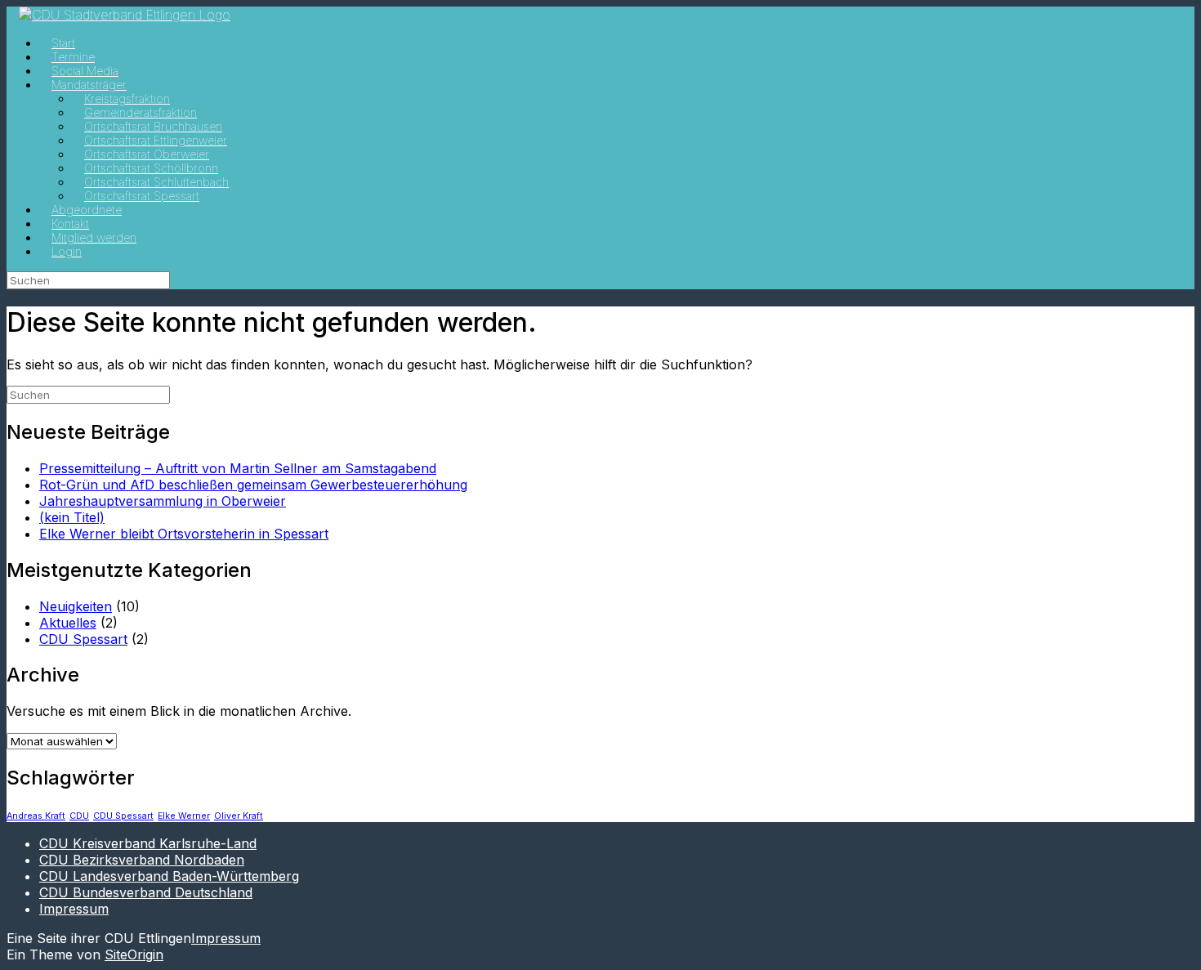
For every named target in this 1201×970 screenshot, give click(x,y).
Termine (73, 57)
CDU (79, 816)
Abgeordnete (86, 210)
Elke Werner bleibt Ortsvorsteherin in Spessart (183, 533)
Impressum (74, 909)
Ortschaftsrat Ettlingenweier (155, 140)
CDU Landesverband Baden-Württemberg (169, 876)
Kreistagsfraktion (127, 98)
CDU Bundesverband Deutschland (145, 892)
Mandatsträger (89, 85)
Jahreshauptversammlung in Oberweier (162, 501)
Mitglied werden (93, 237)
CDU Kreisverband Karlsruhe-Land (148, 843)
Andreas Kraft (36, 816)
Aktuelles (67, 623)
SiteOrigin (134, 954)
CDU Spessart (83, 639)
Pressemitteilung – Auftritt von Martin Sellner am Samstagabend (237, 468)
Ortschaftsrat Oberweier (146, 154)
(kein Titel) (72, 517)
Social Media (84, 71)
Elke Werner (184, 816)
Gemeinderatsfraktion (140, 112)
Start (63, 43)
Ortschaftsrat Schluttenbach (156, 182)
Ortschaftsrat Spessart (141, 196)
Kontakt (70, 223)
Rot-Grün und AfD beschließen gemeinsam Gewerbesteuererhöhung (253, 484)
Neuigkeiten (75, 606)
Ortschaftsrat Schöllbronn (151, 168)
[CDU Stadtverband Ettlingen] (125, 15)
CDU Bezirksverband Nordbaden (141, 860)
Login (66, 251)
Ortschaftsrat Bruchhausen (153, 126)
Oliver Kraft (238, 816)
